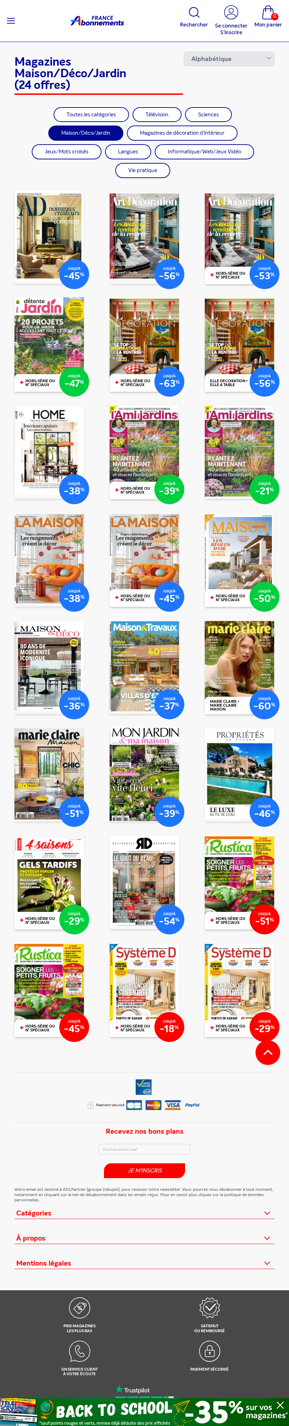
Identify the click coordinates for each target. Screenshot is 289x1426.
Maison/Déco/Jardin (85, 132)
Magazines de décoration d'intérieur (182, 132)
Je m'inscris (145, 1170)
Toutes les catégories (91, 114)
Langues (128, 151)
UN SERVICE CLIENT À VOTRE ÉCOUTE (79, 1372)
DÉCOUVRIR (49, 276)
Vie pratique (142, 170)
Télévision (157, 114)
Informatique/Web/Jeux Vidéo (204, 151)
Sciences (208, 114)
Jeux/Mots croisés (66, 151)
